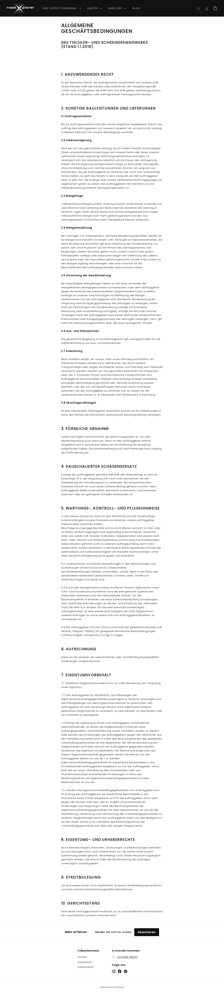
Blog (136, 8)
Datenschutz (86, 967)
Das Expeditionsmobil (60, 8)
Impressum (85, 962)
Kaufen (93, 8)
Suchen (82, 957)
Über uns (115, 8)
